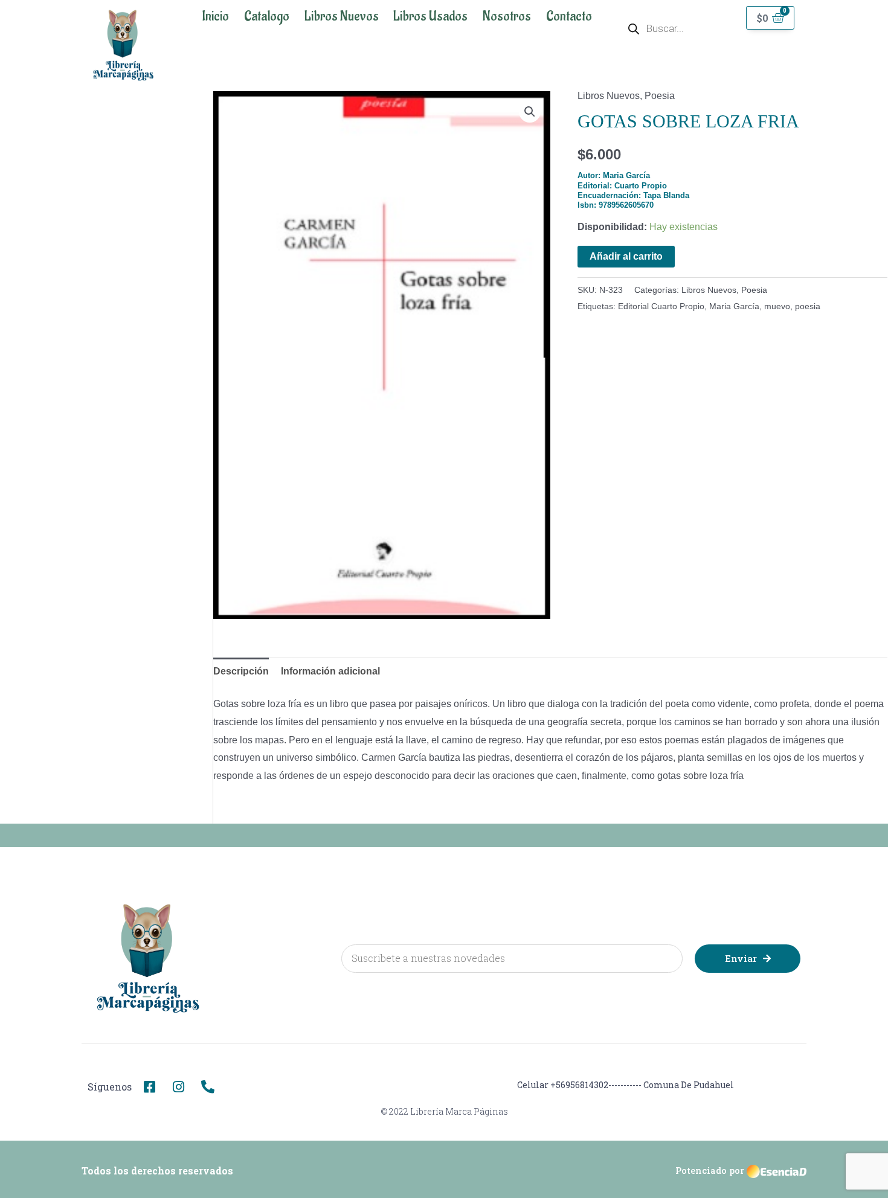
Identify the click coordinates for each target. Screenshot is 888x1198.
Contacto (569, 16)
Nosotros (507, 16)
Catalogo (266, 16)
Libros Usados (430, 16)
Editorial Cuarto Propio (661, 306)
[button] (530, 112)
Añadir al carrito (626, 256)
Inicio (215, 16)
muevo (777, 306)
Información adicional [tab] (330, 671)
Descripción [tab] (241, 671)
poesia (807, 306)
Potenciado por (709, 1170)
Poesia (660, 96)
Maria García (734, 306)
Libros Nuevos (341, 16)
